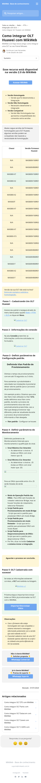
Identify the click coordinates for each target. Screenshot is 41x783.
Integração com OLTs (9, 28)
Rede (19, 25)
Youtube (25, 773)
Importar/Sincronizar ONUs (20, 607)
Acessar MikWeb (20, 82)
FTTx (24, 25)
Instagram (16, 773)
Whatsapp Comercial (20, 659)
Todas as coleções (8, 25)
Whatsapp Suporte (20, 676)
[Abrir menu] (37, 4)
